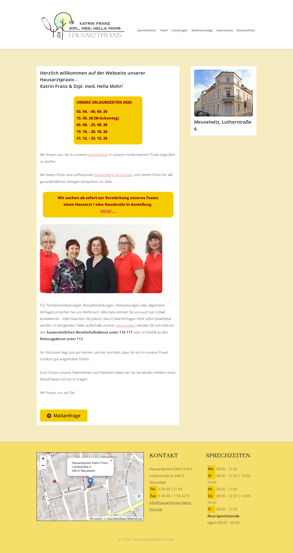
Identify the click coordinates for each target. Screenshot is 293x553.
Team (164, 30)
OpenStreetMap (116, 518)
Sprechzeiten (146, 30)
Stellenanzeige (202, 30)
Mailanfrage (67, 415)
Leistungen (179, 30)
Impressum (224, 30)
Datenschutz (245, 30)
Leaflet (97, 518)
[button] (90, 482)
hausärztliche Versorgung (113, 174)
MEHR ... (108, 211)
